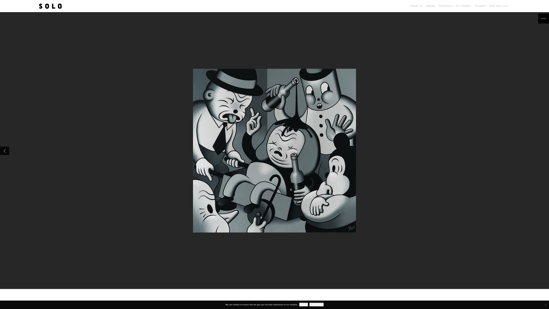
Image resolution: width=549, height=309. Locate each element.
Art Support (463, 6)
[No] (545, 304)
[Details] (543, 18)
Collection (445, 6)
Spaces (430, 6)
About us (416, 6)
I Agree (303, 304)
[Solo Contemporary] (50, 6)
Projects (480, 6)
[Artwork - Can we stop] (4, 151)
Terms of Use (317, 304)
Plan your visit (499, 6)
